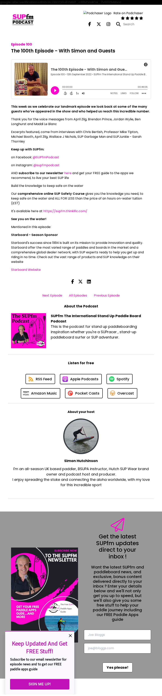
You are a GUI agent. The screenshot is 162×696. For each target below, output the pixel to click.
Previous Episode (107, 295)
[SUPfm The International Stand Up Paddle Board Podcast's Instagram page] (106, 24)
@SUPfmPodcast (46, 157)
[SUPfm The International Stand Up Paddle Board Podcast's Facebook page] (89, 24)
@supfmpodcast (46, 165)
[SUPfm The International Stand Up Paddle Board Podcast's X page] (96, 24)
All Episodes (78, 295)
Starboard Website (26, 269)
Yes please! (117, 667)
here (68, 173)
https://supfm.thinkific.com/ (65, 211)
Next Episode (52, 295)
